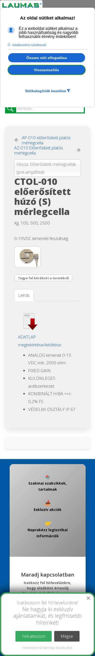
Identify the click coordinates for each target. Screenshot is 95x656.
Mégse (67, 636)
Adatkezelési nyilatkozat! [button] (29, 45)
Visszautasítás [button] (46, 70)
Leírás (24, 295)
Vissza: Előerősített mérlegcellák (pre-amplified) (46, 168)
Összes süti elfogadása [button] (46, 58)
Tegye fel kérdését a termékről (43, 278)
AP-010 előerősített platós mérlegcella (46, 140)
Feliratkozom (33, 636)
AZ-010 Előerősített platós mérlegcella (38, 150)
